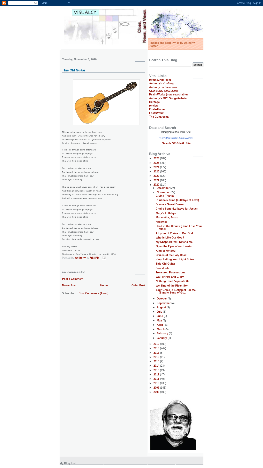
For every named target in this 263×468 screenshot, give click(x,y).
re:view (153, 105)
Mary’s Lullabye (166, 213)
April (160, 324)
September (164, 303)
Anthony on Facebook (163, 87)
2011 (156, 378)
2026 (156, 158)
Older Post (138, 285)
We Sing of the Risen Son (172, 285)
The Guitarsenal (159, 116)
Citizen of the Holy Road (171, 255)
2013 (156, 370)
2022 (156, 175)
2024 (156, 167)
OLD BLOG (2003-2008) (163, 90)
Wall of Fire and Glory (170, 276)
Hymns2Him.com (160, 79)
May (160, 320)
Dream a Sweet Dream (170, 204)
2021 (156, 180)
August (162, 307)
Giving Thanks (165, 195)
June (160, 316)
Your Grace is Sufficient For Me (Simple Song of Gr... (176, 291)
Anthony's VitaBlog (161, 83)
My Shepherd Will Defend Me (174, 241)
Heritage (154, 101)
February (163, 333)
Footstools (162, 268)
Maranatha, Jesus (167, 217)
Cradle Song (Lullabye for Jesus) (176, 208)
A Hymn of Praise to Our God (174, 233)
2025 (156, 162)
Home (104, 285)
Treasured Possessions (170, 272)
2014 (156, 365)
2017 (156, 352)
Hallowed (161, 221)
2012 (156, 374)
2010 (156, 383)
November (164, 192)
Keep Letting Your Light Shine (175, 259)
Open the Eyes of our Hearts (173, 246)
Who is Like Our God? (170, 237)
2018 (156, 348)
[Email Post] (103, 257)
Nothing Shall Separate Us (172, 281)
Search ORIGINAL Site (176, 143)
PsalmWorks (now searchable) (168, 94)
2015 (156, 361)
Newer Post (69, 285)
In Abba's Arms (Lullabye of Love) (177, 200)
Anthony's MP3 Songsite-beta (168, 98)
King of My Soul (166, 250)
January (162, 338)
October (162, 298)
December (163, 187)
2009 (156, 387)
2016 (156, 357)
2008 (156, 391)
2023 (156, 171)
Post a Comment (72, 278)
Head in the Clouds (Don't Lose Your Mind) (179, 227)
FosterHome (157, 109)
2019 (156, 343)
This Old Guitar (165, 263)
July (160, 311)
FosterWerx (156, 113)
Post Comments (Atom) (93, 293)
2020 (156, 184)
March (161, 329)
